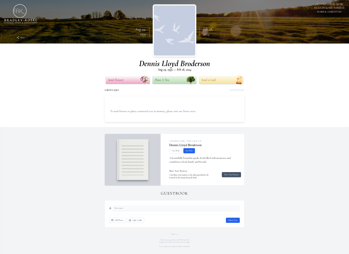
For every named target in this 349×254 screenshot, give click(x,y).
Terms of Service (181, 242)
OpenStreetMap (177, 246)
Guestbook (236, 90)
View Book (175, 151)
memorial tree (145, 111)
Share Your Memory (231, 174)
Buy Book (189, 151)
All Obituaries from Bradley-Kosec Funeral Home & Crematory (329, 8)
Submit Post (232, 220)
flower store (189, 111)
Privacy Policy (168, 242)
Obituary (112, 90)
